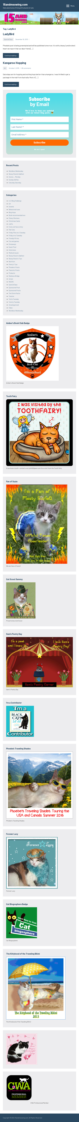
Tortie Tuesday (14, 299)
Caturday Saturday (15, 183)
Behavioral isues (14, 209)
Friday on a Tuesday (15, 235)
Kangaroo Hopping (14, 63)
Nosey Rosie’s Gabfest (16, 174)
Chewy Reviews (14, 218)
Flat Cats (12, 230)
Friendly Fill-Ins (14, 238)
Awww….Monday (14, 177)
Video (11, 308)
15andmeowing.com (15, 4)
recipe (11, 279)
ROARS (11, 282)
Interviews (12, 250)
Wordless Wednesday (16, 171)
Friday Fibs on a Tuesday (17, 233)
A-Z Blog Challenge (15, 201)
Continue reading (10, 55)
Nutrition (12, 261)
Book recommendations (17, 215)
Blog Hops (12, 212)
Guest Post (12, 247)
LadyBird (8, 34)
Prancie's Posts (14, 270)
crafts (11, 224)
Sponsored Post (14, 287)
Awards (11, 207)
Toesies (11, 296)
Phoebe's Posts (14, 267)
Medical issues (14, 253)
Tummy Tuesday (14, 302)
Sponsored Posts (15, 290)
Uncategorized (14, 305)
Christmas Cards (14, 221)
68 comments (26, 68)
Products (12, 273)
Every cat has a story (16, 227)
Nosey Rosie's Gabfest (16, 256)
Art (5, 68)
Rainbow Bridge (14, 276)
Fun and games (14, 241)
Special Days (8, 39)
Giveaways (12, 244)
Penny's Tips (13, 264)
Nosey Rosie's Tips (15, 259)
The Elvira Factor (14, 293)
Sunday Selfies (14, 180)
